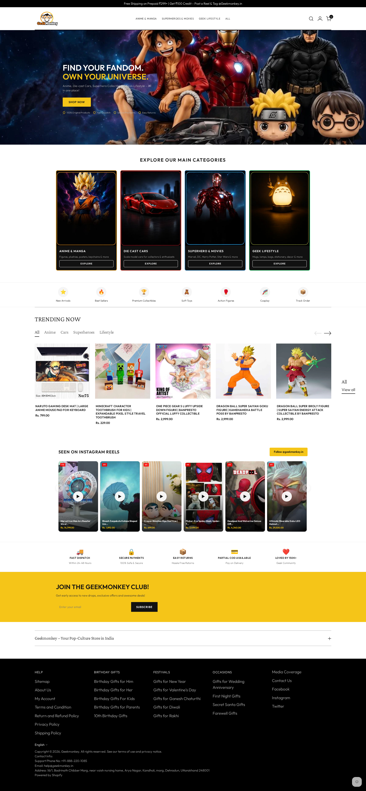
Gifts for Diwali (166, 707)
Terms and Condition (53, 707)
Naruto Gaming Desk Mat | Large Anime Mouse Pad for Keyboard (61, 408)
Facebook (281, 689)
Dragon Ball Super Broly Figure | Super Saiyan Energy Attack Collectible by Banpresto (303, 409)
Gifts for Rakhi (166, 715)
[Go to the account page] (320, 18)
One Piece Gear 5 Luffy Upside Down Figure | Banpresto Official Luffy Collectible (179, 409)
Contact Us (282, 680)
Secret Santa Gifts (229, 704)
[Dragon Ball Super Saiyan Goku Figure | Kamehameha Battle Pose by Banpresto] (243, 371)
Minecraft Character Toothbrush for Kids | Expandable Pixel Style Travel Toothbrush (121, 411)
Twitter (278, 706)
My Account (45, 698)
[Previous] (60, 488)
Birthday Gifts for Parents (117, 707)
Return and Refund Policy (57, 715)
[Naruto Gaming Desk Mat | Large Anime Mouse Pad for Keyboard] (62, 371)
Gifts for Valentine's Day (174, 689)
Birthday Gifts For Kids (114, 698)
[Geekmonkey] (47, 18)
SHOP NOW (77, 102)
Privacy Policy (47, 724)
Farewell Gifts (225, 713)
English (39, 745)
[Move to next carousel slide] (327, 333)
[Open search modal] (311, 18)
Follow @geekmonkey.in (288, 451)
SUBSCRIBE (144, 607)
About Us (43, 689)
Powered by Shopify (48, 775)
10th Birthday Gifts (110, 715)
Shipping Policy (48, 732)
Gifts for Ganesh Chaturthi (177, 698)
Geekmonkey (70, 751)
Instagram (281, 697)
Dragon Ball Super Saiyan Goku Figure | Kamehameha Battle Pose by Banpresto (242, 409)
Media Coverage (286, 671)
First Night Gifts (226, 696)
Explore (86, 263)
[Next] (306, 488)
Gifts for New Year (169, 681)
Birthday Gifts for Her (113, 689)
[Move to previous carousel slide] (318, 333)
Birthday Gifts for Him (113, 681)
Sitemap (42, 681)
